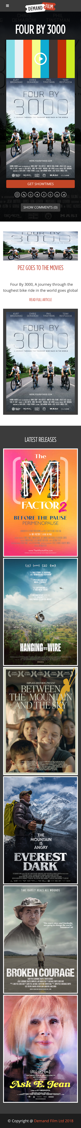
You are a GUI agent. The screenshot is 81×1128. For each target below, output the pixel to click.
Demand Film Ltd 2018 (53, 1120)
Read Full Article (40, 299)
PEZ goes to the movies (41, 267)
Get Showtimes (40, 184)
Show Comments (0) (40, 207)
